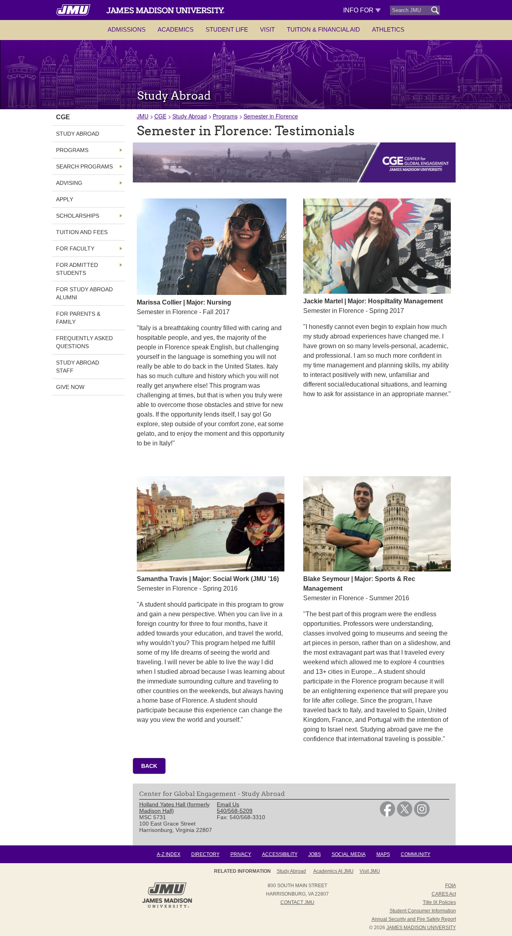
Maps (383, 854)
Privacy (240, 854)
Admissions (127, 29)
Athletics (388, 29)
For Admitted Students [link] (77, 269)
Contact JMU (297, 902)
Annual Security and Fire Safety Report (414, 919)
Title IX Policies (439, 902)
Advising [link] (69, 183)
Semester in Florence (271, 116)
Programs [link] (72, 150)
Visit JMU (370, 871)
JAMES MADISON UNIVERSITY (421, 927)
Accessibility (280, 854)
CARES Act (444, 894)
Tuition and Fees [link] (82, 232)
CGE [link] (63, 117)
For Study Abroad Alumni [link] (84, 293)
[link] (387, 815)
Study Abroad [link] (77, 133)
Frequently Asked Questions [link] (84, 342)
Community (415, 854)
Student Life (227, 29)
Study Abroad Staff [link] (77, 366)
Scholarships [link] (77, 215)
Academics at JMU (333, 871)
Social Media (349, 854)
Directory (205, 854)
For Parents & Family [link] (78, 318)
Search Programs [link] (84, 166)
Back (149, 766)
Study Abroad (189, 116)
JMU (142, 116)
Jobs (314, 854)
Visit (267, 29)
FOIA (450, 885)
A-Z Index (168, 854)
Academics (176, 29)
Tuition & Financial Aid (323, 29)
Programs (225, 116)
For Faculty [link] (75, 248)
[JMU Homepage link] (167, 907)
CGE (160, 116)
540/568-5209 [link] (234, 811)
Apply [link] (64, 199)
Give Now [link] (70, 387)
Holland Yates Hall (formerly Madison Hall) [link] (174, 807)
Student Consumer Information (423, 911)
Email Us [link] (228, 804)
